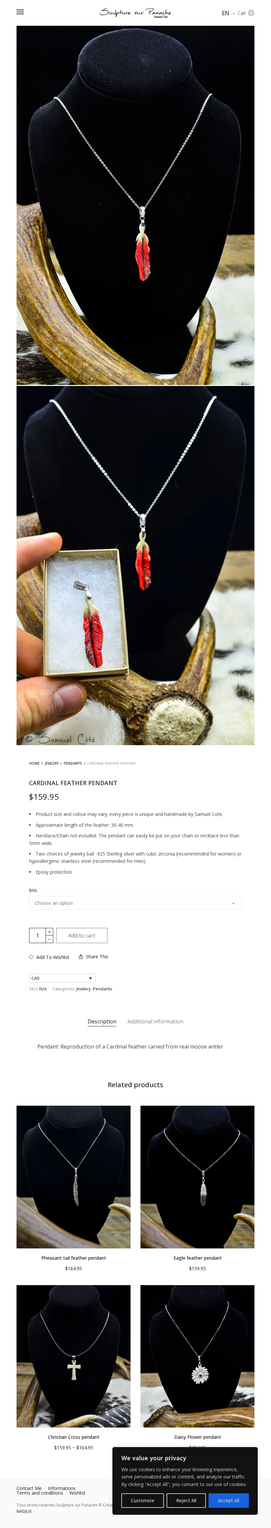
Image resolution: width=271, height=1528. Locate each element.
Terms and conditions (40, 1493)
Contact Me (29, 1488)
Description (102, 1021)
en (226, 13)
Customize (142, 1500)
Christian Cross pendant (73, 1437)
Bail (33, 891)
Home (34, 763)
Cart (245, 13)
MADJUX (24, 1511)
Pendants (73, 763)
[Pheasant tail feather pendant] (74, 1177)
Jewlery (51, 763)
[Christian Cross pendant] (74, 1356)
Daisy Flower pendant (197, 1437)
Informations (62, 1488)
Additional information (155, 1021)
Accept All (228, 1500)
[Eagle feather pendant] (197, 1177)
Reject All (186, 1500)
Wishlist (77, 1493)
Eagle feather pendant (198, 1258)
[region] (185, 1481)
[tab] (102, 1021)
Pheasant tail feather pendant (73, 1258)
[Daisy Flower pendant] (197, 1356)
